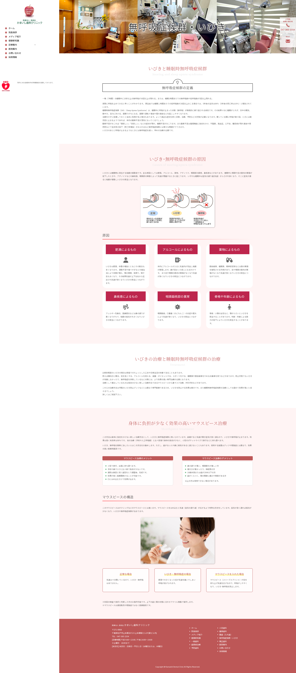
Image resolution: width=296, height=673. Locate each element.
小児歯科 (223, 627)
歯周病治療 (196, 644)
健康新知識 (14, 40)
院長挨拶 (13, 32)
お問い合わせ (15, 53)
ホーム (12, 28)
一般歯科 (195, 641)
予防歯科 (195, 648)
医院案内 (13, 48)
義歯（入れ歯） (225, 634)
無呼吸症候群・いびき (228, 638)
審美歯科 (223, 631)
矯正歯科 (223, 641)
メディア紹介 (15, 36)
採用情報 (13, 57)
